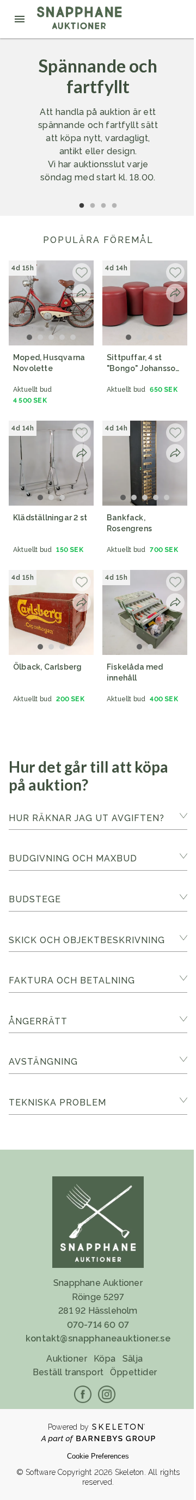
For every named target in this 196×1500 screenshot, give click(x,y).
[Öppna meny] (19, 19)
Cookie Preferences (98, 1456)
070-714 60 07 (98, 1325)
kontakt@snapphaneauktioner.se (98, 1338)
